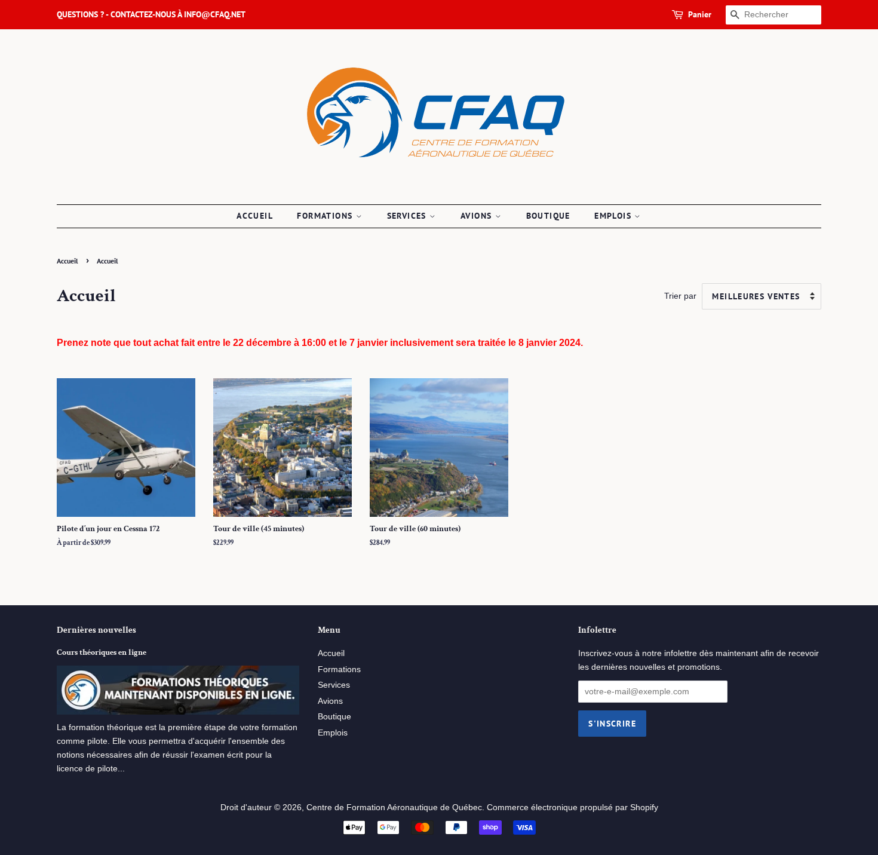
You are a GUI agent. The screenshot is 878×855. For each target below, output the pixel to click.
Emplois (614, 215)
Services (408, 215)
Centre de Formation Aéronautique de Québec (394, 807)
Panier (699, 14)
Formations (326, 215)
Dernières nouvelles (96, 630)
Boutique (548, 215)
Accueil (255, 215)
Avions (478, 215)
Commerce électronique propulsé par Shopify (572, 807)
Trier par (680, 296)
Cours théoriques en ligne (101, 652)
